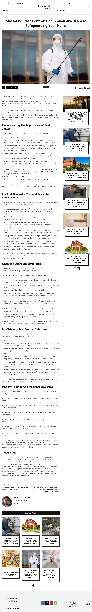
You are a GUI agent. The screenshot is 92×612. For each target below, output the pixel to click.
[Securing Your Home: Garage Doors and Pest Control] (51, 526)
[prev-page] (29, 585)
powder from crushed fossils (34, 341)
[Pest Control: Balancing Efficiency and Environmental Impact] (31, 559)
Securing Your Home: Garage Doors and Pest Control (50, 540)
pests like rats (49, 301)
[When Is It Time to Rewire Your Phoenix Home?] (76, 221)
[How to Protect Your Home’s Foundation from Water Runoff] (76, 165)
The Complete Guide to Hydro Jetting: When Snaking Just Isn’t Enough (77, 203)
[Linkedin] (17, 503)
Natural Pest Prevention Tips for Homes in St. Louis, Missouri (31, 540)
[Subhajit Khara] (7, 501)
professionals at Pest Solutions (27, 445)
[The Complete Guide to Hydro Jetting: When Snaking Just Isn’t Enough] (76, 192)
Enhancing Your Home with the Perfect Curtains (15, 488)
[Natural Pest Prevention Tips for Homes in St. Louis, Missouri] (31, 526)
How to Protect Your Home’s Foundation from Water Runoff (77, 176)
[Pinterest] (12, 87)
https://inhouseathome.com (21, 500)
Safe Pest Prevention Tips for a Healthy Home (11, 573)
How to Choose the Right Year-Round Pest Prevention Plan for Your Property (50, 575)
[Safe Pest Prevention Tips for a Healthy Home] (11, 559)
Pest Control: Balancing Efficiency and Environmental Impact (30, 574)
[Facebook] (3, 87)
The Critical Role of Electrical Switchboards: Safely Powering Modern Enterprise (46, 489)
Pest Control (45, 86)
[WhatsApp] (16, 87)
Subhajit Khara (22, 498)
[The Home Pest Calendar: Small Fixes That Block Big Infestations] (11, 526)
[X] (8, 87)
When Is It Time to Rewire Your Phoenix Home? (77, 231)
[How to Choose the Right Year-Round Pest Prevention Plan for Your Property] (51, 559)
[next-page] (32, 585)
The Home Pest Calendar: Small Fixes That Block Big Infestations (11, 540)
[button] (88, 7)
